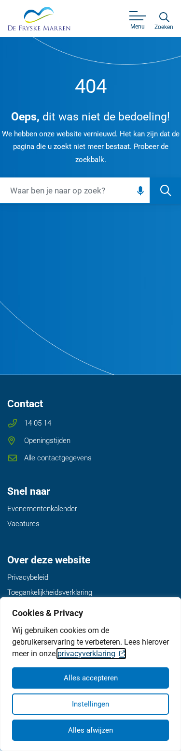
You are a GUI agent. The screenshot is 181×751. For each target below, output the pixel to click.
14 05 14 (37, 423)
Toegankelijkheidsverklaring (49, 592)
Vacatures (23, 523)
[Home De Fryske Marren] (39, 18)
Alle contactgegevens (58, 458)
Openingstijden (47, 440)
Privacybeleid (27, 577)
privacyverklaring (86, 653)
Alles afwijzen (90, 730)
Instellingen (90, 704)
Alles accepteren (91, 678)
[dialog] (90, 674)
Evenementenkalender (42, 508)
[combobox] (90, 190)
